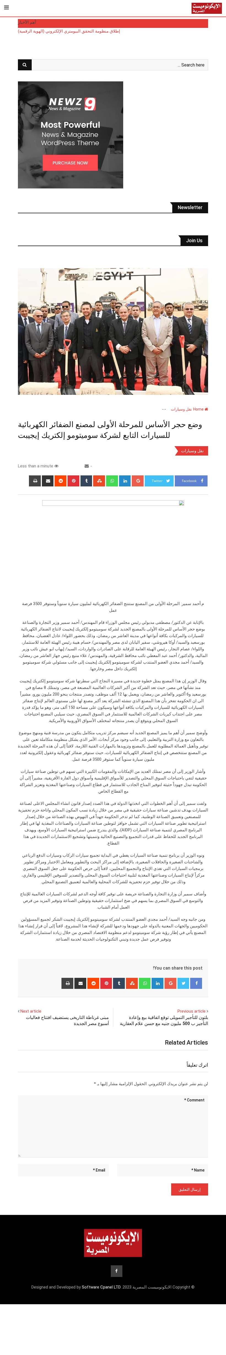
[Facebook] (196, 983)
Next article (30, 1011)
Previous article (191, 1011)
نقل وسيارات (181, 409)
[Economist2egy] (86, 466)
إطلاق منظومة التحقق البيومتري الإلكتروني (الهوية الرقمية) (69, 31)
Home (199, 409)
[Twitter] (183, 983)
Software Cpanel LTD (101, 1287)
